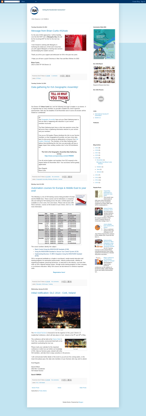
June (98, 169)
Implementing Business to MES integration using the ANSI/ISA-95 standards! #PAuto (109, 243)
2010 (97, 182)
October (99, 167)
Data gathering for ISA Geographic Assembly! (54, 87)
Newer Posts (35, 387)
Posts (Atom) (43, 391)
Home (59, 387)
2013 (97, 175)
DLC (37, 382)
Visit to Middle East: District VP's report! (109, 226)
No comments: (56, 176)
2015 (97, 155)
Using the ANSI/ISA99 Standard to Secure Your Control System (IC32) (56, 251)
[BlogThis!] (63, 76)
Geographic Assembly (48, 119)
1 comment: (54, 75)
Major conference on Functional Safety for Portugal (109, 259)
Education (38, 284)
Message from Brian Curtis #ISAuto (49, 30)
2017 (97, 153)
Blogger (81, 402)
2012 (97, 177)
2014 (97, 158)
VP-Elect (38, 78)
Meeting (50, 179)
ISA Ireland (42, 382)
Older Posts (83, 387)
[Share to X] (65, 76)
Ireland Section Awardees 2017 (108, 209)
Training (50, 284)
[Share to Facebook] (67, 76)
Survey (60, 179)
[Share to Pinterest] (69, 76)
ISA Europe (45, 284)
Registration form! (59, 272)
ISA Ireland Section (40, 333)
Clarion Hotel (56, 339)
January (99, 172)
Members (55, 179)
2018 (97, 150)
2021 (97, 148)
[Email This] (61, 76)
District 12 (98, 117)
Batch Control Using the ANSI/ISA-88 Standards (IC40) (52, 249)
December (100, 160)
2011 (97, 180)
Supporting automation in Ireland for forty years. (108, 193)
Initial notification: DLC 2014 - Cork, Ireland (53, 293)
